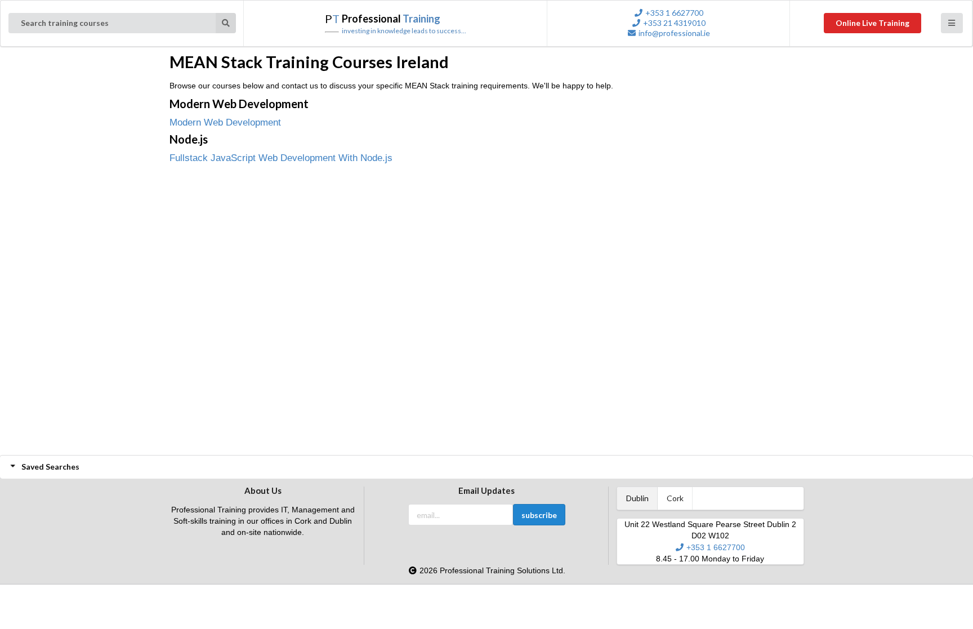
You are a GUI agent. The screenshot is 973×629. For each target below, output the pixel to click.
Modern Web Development (225, 122)
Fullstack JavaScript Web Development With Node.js (280, 158)
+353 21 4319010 (674, 23)
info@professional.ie (674, 33)
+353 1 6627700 (674, 12)
